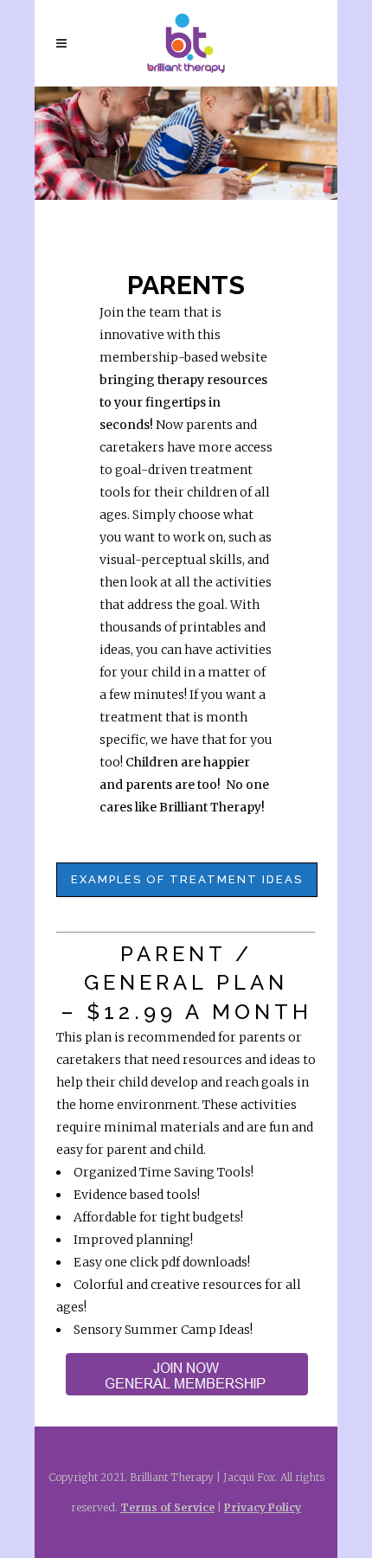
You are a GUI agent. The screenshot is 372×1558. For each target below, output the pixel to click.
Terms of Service (167, 1507)
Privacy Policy (262, 1507)
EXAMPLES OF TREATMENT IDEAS (187, 879)
